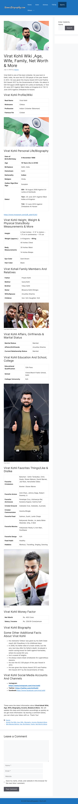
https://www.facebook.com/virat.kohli (31, 690)
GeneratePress (52, 801)
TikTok (54, 5)
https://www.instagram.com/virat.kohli (24, 686)
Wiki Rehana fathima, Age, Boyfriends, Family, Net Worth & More (26, 724)
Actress (45, 5)
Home (30, 5)
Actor (37, 5)
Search (69, 28)
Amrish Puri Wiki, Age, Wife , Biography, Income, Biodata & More (26, 722)
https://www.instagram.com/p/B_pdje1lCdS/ (20, 215)
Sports (62, 5)
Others (30, 10)
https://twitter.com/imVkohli (26, 688)
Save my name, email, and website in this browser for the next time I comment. (26, 782)
